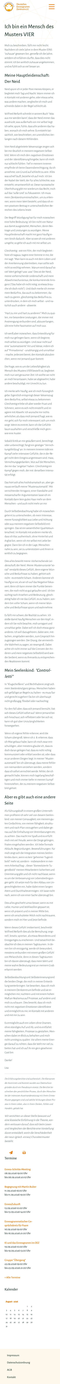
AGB (9, 1369)
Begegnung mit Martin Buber (20, 1186)
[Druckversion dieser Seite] (24, 1153)
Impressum (13, 1355)
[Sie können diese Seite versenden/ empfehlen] (11, 1153)
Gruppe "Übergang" (15, 1260)
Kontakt (11, 1377)
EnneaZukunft (12, 1204)
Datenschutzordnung (18, 1362)
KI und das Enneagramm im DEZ (22, 1242)
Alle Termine (13, 1277)
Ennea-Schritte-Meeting (18, 1169)
